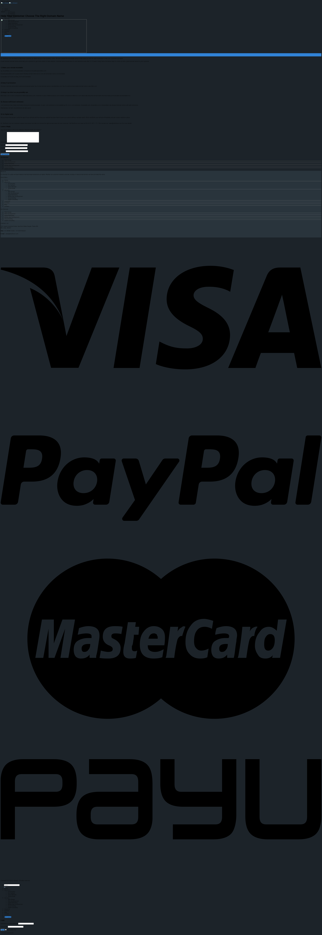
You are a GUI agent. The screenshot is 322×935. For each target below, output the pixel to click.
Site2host (3, 11)
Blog (5, 204)
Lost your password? (7, 933)
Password (4, 926)
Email (3, 148)
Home (6, 9)
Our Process (11, 12)
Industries (7, 201)
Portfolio (7, 203)
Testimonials (11, 188)
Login (2, 929)
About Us (7, 10)
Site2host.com (7, 58)
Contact (6, 206)
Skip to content (5, 1)
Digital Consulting (9, 168)
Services (6, 18)
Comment (4, 142)
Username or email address (9, 923)
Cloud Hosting (8, 167)
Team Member (12, 187)
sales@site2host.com (115, 123)
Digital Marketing (9, 163)
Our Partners (11, 13)
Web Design (7, 160)
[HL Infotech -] (9, 3)
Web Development (9, 162)
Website (3, 151)
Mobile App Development (11, 165)
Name (3, 145)
